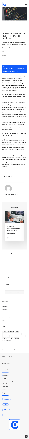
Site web (7, 284)
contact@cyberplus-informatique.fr (9, 366)
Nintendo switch (6, 333)
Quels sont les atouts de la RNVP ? (12, 71)
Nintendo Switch (6, 318)
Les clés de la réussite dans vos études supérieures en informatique (13, 231)
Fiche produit (11, 331)
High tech (5, 378)
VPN (12, 338)
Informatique (6, 375)
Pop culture (5, 383)
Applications (5, 386)
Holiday (17, 331)
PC (3, 321)
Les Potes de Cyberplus (8, 51)
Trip (8, 338)
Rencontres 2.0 (14, 336)
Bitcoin (4, 331)
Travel (4, 338)
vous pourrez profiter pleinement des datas (12, 140)
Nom (6, 271)
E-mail (7, 277)
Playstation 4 (5, 309)
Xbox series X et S (6, 312)
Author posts (7, 196)
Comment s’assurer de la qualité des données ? (14, 69)
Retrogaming (22, 336)
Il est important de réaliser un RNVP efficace (12, 102)
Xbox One (4, 315)
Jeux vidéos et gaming (8, 381)
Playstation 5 (5, 306)
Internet (4, 389)
